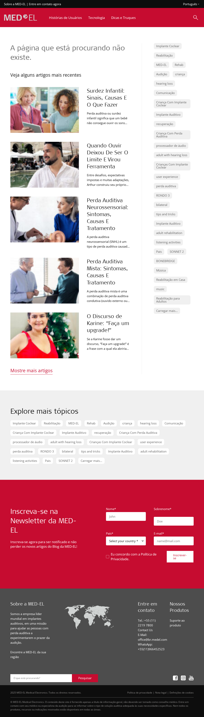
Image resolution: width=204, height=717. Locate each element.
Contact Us (145, 630)
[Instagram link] (183, 678)
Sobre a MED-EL (15, 4)
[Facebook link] (175, 678)
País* (109, 533)
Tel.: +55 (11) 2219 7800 (147, 622)
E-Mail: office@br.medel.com (152, 637)
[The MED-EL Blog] (20, 17)
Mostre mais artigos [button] (31, 370)
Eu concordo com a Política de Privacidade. (134, 556)
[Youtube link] (191, 678)
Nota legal (161, 692)
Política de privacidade (139, 692)
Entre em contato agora (45, 4)
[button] (168, 46)
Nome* (111, 509)
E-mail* (159, 533)
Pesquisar (85, 678)
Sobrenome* (162, 509)
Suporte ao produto (177, 622)
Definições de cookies (182, 692)
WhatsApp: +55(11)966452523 (151, 646)
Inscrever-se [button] (180, 556)
